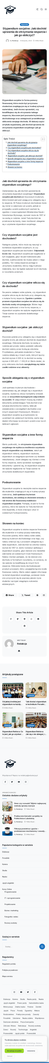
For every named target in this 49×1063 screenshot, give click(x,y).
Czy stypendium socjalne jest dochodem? (24, 148)
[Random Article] (37, 9)
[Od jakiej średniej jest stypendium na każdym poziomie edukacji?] (12, 690)
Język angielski (8, 883)
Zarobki (38, 1007)
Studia (4, 870)
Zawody (36, 1014)
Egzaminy (28, 1011)
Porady (20, 1011)
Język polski (19, 1033)
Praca (13, 1011)
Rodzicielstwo (8, 1014)
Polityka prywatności (10, 970)
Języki (5, 1011)
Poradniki (5, 858)
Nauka (4, 877)
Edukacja (8, 695)
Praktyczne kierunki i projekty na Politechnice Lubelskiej (28, 817)
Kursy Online (7, 889)
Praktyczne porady (23, 1014)
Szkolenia (16, 1018)
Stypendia (24, 24)
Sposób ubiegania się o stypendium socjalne (26, 159)
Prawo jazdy (22, 1003)
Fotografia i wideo (11, 917)
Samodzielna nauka (36, 1003)
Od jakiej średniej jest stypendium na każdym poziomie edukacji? (12, 703)
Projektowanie (10, 904)
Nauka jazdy (31, 999)
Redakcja (15, 41)
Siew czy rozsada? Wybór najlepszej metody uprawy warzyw (30, 804)
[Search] (41, 9)
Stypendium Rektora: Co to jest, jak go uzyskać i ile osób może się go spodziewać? (12, 732)
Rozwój (13, 1030)
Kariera (5, 864)
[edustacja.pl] (10, 9)
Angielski (33, 1030)
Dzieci (5, 1030)
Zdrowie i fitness (9, 1026)
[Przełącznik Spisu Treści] (41, 139)
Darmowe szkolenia (10, 1022)
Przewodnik (31, 1033)
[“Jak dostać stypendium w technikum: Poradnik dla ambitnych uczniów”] (36, 690)
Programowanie (10, 892)
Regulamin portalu (9, 964)
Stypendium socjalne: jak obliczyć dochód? (25, 156)
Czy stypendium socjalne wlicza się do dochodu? (23, 151)
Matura (37, 1011)
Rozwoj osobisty (11, 923)
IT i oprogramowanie (12, 898)
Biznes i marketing (11, 910)
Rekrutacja (22, 1026)
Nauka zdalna (27, 1018)
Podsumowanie (13, 164)
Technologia (23, 1030)
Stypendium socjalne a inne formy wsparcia (25, 161)
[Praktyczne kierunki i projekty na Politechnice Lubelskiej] (7, 819)
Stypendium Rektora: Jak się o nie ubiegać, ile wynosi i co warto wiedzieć (36, 732)
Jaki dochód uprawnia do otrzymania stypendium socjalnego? (22, 143)
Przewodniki (8, 1033)
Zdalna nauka (20, 1007)
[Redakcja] (8, 41)
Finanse (30, 1007)
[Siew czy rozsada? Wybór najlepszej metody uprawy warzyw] (7, 806)
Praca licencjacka (27, 1022)
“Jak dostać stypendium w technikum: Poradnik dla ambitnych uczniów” (36, 703)
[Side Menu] (46, 9)
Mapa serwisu (7, 976)
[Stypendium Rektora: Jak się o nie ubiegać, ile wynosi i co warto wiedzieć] (36, 720)
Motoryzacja (8, 1007)
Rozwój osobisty (34, 1026)
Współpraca (39, 1018)
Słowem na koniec (15, 167)
